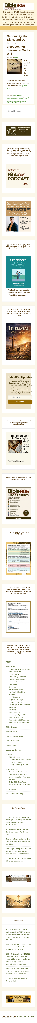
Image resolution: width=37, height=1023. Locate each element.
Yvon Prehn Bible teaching (16, 102)
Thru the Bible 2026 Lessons (19, 720)
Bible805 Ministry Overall (14, 736)
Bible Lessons (11, 666)
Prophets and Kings (16, 699)
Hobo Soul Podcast (15, 762)
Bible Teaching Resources (18, 774)
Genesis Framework (11, 1018)
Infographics (13, 694)
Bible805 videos (11, 745)
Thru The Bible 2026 (16, 717)
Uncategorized (11, 789)
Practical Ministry (12, 769)
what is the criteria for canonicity (14, 98)
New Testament (14, 697)
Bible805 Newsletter (13, 741)
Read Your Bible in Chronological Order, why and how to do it (19, 704)
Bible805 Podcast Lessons (21, 760)
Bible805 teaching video (18, 97)
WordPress (25, 1018)
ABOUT (8, 662)
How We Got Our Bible (17, 95)
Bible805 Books (11, 732)
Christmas (12, 687)
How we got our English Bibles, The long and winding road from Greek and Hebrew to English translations (18, 851)
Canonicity (26, 97)
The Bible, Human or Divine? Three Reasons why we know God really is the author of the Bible (18, 947)
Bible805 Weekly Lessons (18, 679)
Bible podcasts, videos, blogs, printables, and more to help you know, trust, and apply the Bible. (18, 6)
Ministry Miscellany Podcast (18, 765)
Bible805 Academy (12, 727)
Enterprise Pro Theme (25, 1016)
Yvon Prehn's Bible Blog (14, 794)
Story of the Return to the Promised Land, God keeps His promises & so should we (18, 841)
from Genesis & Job (16, 689)
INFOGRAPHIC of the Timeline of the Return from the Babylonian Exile (17, 832)
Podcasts (9, 754)
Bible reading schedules (17, 677)
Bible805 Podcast (15, 757)
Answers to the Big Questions (19, 669)
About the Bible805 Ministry (18, 772)
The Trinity (12, 710)
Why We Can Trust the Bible (19, 722)
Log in (33, 1018)
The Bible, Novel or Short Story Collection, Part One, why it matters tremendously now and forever (18, 971)
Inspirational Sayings (13, 750)
